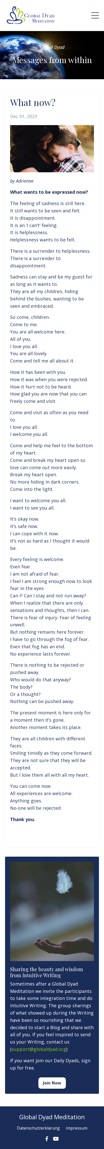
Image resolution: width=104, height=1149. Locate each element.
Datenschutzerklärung (38, 1128)
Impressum (76, 1128)
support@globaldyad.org (39, 1049)
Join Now (52, 1083)
